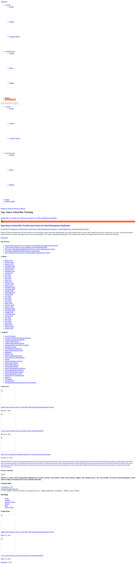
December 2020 (10, 287)
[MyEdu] (4, 1)
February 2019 (9, 326)
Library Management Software (67, 463)
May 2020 (8, 300)
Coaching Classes (14, 36)
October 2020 (9, 291)
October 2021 (9, 269)
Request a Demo (10, 502)
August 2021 (9, 273)
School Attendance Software (14, 361)
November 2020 (10, 289)
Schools (11, 108)
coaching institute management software (104, 461)
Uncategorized (9, 381)
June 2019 (8, 319)
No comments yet (13, 229)
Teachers (11, 53)
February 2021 (9, 283)
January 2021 (9, 285)
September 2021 (10, 271)
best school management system (64, 461)
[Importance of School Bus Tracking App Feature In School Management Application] (29, 218)
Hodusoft (4, 562)
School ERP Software (12, 365)
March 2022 (8, 260)
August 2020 (9, 294)
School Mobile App (64, 229)
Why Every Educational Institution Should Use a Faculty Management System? (30, 249)
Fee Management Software (13, 348)
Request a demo (10, 201)
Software (7, 377)
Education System (10, 347)
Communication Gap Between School (17, 345)
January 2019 (9, 328)
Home (7, 498)
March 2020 (8, 303)
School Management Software (14, 370)
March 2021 (8, 282)
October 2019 (9, 312)
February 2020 (9, 305)
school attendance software (98, 463)
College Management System (25, 463)
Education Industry (38, 463)
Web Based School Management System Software (20, 382)
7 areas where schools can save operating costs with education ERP (26, 247)
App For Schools (10, 336)
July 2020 (8, 296)
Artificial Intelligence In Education (10, 461)
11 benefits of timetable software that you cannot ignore (22, 251)
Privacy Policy (9, 507)
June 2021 (8, 276)
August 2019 (9, 316)
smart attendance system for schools (117, 465)
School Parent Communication (14, 375)
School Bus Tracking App (28, 229)
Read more (4, 238)
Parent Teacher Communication (15, 357)
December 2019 (10, 308)
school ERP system (123, 463)
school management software (36, 465)
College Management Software (14, 343)
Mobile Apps (9, 354)
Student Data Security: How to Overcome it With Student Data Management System (31, 245)
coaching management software (15, 340)
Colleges (11, 22)
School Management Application (47, 229)
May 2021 (8, 278)
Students (11, 83)
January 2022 (9, 264)
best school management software (47, 461)
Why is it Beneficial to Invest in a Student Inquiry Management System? (27, 253)
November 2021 (10, 267)
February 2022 (9, 262)
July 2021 (8, 275)
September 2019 (10, 314)
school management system (13, 373)
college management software (9, 463)
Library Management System (14, 350)
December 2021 (10, 266)
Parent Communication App (13, 356)
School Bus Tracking (11, 363)
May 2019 (8, 321)
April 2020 (8, 301)
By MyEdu (4, 229)
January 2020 (9, 307)
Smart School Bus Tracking (80, 229)
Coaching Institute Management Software (18, 338)
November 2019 (10, 310)
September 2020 (10, 292)
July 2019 (8, 317)
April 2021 (8, 280)
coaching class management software (83, 461)
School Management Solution (14, 372)
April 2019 (8, 323)
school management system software (69, 465)
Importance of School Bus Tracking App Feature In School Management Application (35, 225)
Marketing (8, 352)
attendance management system (28, 461)
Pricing (7, 98)
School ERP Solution (11, 366)
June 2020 (8, 298)
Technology (8, 379)
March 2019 (8, 325)
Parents (11, 68)
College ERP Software (12, 341)
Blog (6, 505)
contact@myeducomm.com (9, 489)
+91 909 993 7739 (6, 487)
